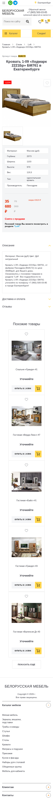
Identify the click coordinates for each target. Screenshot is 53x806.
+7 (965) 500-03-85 (37, 12)
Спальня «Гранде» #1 (26, 369)
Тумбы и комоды (10, 727)
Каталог (13, 33)
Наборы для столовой (13, 762)
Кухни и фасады (10, 758)
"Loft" (17, 226)
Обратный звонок (37, 9)
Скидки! (41, 33)
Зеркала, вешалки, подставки (11, 721)
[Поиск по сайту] (28, 22)
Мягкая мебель (10, 715)
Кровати (6, 744)
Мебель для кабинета (13, 771)
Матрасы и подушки (12, 749)
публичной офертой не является (37, 15)
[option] (26, 102)
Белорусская (12, 12)
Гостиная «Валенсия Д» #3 (26, 631)
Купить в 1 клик (23, 388)
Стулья (6, 731)
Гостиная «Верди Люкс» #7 (26, 435)
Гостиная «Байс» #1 (26, 500)
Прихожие (7, 753)
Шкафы (6, 735)
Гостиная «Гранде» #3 (26, 566)
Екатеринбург (44, 2)
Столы (5, 740)
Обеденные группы (12, 766)
